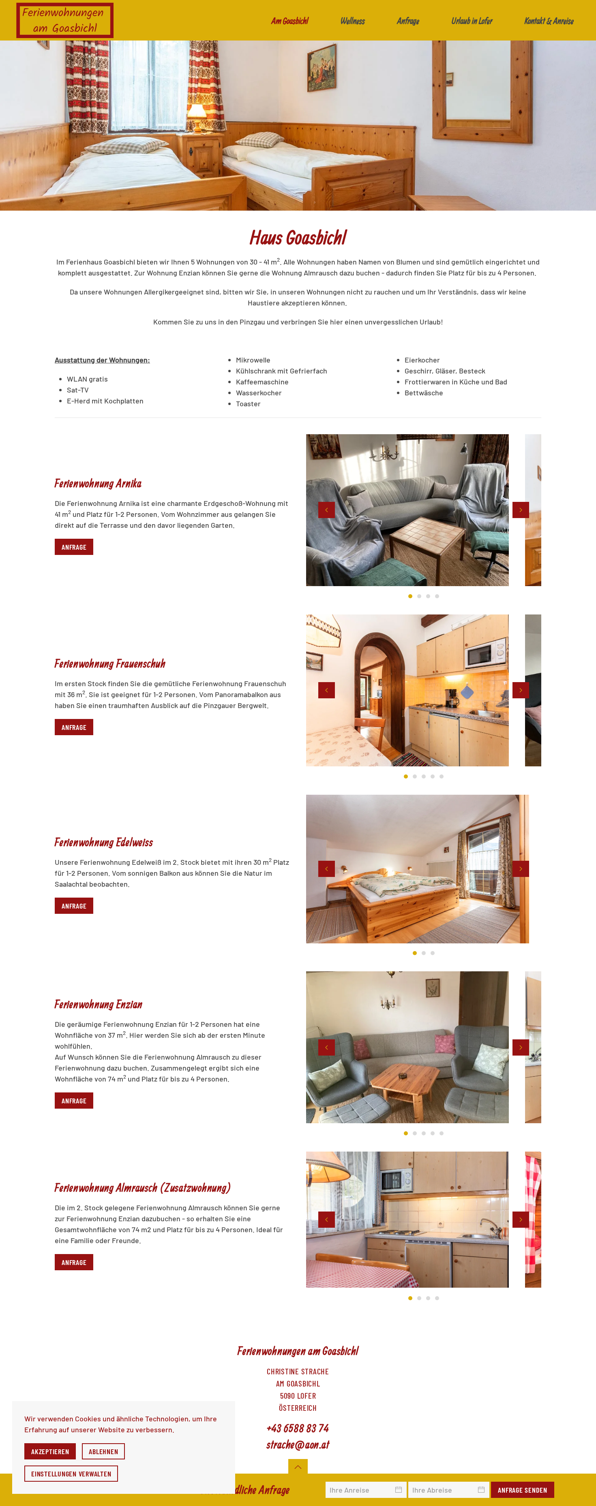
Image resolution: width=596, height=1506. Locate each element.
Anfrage (408, 20)
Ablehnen (103, 1451)
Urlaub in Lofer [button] (472, 20)
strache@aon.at (298, 1444)
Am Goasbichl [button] (290, 20)
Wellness (353, 20)
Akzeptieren (50, 1451)
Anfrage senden (522, 1489)
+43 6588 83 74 (298, 1427)
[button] (326, 510)
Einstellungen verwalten (71, 1473)
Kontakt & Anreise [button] (549, 20)
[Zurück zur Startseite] (65, 20)
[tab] (410, 596)
